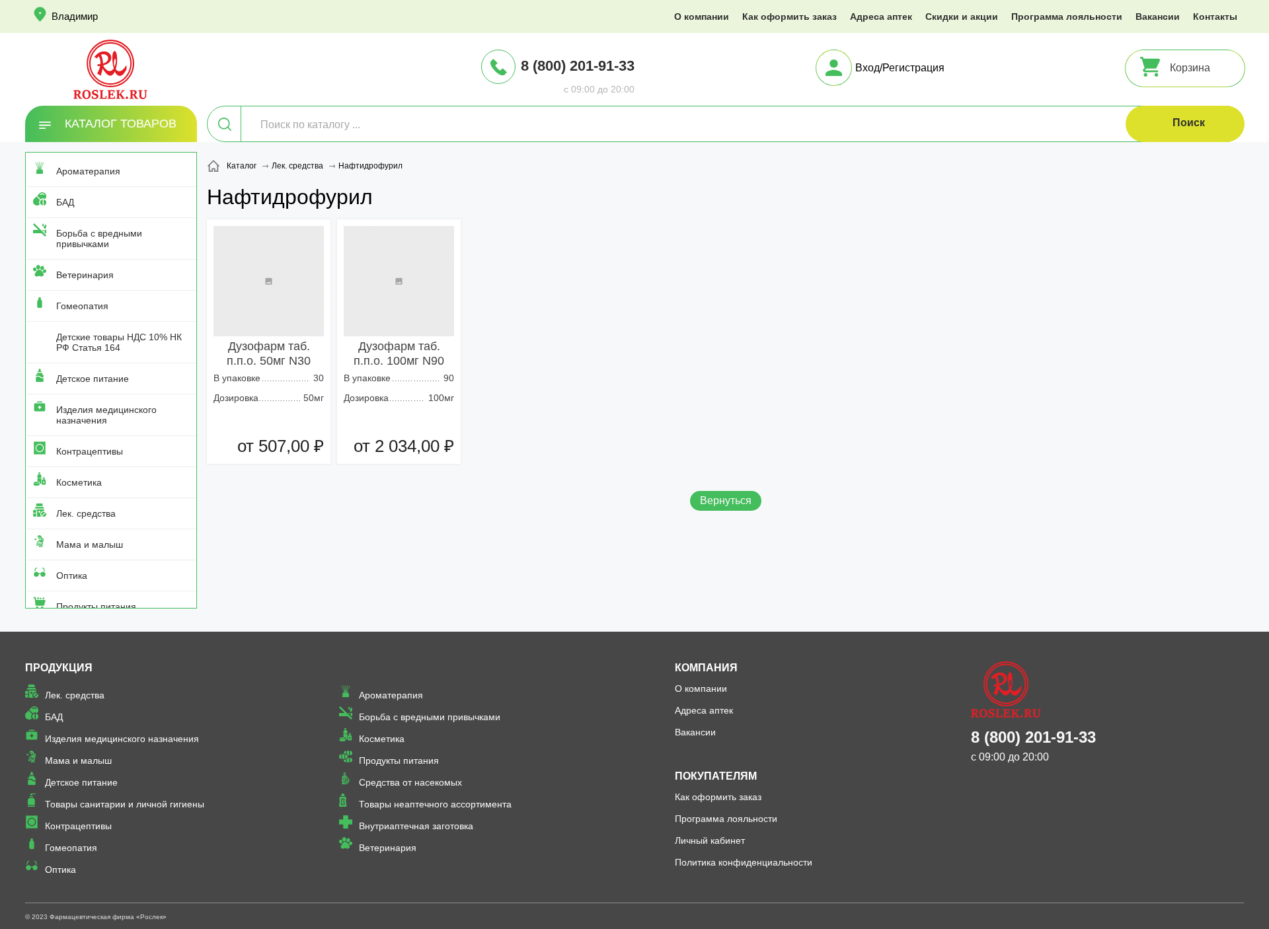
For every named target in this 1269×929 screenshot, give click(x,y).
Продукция (59, 667)
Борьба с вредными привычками (99, 238)
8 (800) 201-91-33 (577, 65)
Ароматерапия (88, 171)
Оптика (71, 575)
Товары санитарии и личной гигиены (124, 804)
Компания (706, 667)
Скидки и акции (961, 16)
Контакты (1215, 16)
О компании (701, 16)
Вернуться (725, 500)
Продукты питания (96, 606)
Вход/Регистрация (899, 67)
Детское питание (92, 378)
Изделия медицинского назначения (106, 415)
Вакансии (1157, 16)
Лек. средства (86, 513)
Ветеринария (85, 275)
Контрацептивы (89, 451)
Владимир (75, 16)
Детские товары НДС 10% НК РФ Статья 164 (119, 342)
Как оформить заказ (789, 16)
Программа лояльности (1066, 16)
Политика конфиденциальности (743, 862)
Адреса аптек (881, 16)
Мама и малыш (89, 544)
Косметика (79, 482)
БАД (65, 202)
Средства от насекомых (410, 782)
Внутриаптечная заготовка (416, 826)
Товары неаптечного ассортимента (435, 804)
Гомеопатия (82, 306)
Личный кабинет (710, 840)
